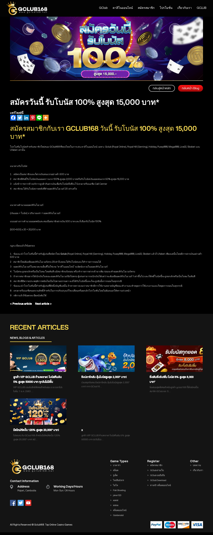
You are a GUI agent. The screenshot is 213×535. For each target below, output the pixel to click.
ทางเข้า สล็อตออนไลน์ (160, 485)
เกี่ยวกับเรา (184, 7)
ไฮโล (115, 485)
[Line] (39, 118)
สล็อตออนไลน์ (119, 510)
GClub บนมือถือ (157, 475)
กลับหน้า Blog (190, 88)
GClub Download (158, 480)
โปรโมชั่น (166, 7)
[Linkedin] (26, 118)
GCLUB (201, 7)
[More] (46, 118)
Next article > (43, 303)
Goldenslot (118, 515)
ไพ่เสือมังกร (118, 480)
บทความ (197, 465)
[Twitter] (20, 118)
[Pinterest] (33, 118)
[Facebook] (13, 118)
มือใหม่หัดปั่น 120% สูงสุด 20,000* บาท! (36, 430)
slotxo (115, 505)
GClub (103, 7)
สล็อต (115, 470)
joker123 (117, 495)
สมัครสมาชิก (146, 7)
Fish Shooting (119, 490)
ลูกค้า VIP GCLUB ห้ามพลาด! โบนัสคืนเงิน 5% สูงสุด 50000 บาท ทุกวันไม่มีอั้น (37, 379)
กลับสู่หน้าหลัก (162, 88)
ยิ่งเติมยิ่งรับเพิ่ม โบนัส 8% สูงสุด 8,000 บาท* (172, 379)
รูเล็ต (115, 475)
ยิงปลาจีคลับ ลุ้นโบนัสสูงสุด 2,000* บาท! (104, 377)
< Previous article (21, 303)
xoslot (115, 500)
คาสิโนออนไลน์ (123, 7)
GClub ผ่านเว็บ (157, 470)
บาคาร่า (116, 465)
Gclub (63, 254)
